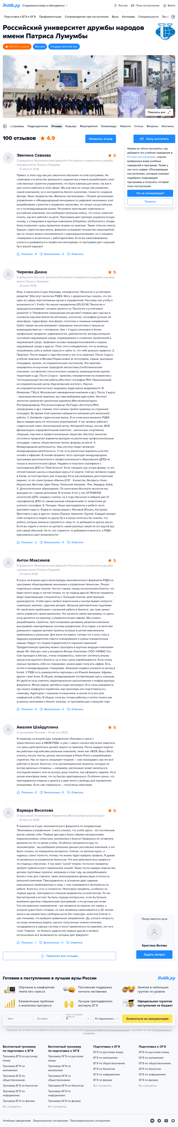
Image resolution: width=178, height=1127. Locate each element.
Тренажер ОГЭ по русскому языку (65, 1058)
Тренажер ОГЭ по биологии (66, 1085)
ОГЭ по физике (148, 1080)
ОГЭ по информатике (152, 1074)
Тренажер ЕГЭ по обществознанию (14, 1078)
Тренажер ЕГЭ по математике (14, 1068)
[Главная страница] (11, 5)
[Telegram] (159, 1121)
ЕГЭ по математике (105, 1058)
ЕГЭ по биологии (104, 1069)
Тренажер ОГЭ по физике (64, 1101)
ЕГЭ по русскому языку (108, 1052)
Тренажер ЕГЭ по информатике (14, 1093)
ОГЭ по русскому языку (154, 1052)
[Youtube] (166, 1121)
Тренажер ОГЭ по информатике (59, 1093)
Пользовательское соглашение (90, 1120)
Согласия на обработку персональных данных (106, 1030)
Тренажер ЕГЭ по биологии (20, 1085)
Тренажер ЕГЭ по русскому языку (20, 1058)
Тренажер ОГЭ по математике (59, 1068)
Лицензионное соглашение (50, 1120)
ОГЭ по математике (151, 1058)
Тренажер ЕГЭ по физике (19, 1101)
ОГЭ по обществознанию (155, 1063)
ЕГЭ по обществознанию (109, 1063)
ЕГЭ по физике (102, 1080)
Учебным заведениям (17, 1120)
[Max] (173, 1121)
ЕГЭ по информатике (106, 1074)
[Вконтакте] (152, 1121)
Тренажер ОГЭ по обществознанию (59, 1078)
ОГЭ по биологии (150, 1069)
